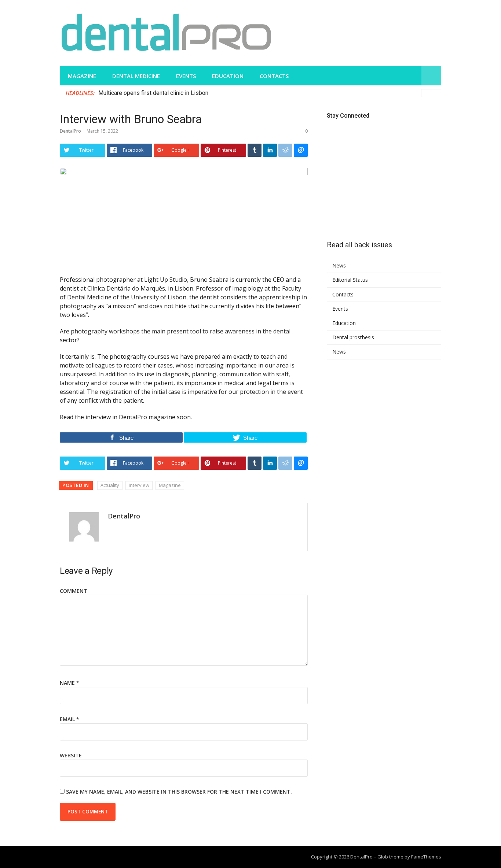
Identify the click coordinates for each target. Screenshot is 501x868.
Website (71, 755)
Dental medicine (136, 76)
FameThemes (426, 856)
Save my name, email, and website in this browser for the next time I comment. (179, 791)
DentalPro (70, 131)
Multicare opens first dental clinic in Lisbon (153, 92)
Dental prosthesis (353, 337)
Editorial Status (350, 280)
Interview (139, 485)
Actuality (109, 485)
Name (69, 682)
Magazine (82, 76)
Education (228, 76)
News (339, 265)
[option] (269, 93)
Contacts (274, 76)
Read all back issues (359, 244)
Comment (73, 590)
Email (69, 719)
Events (186, 76)
